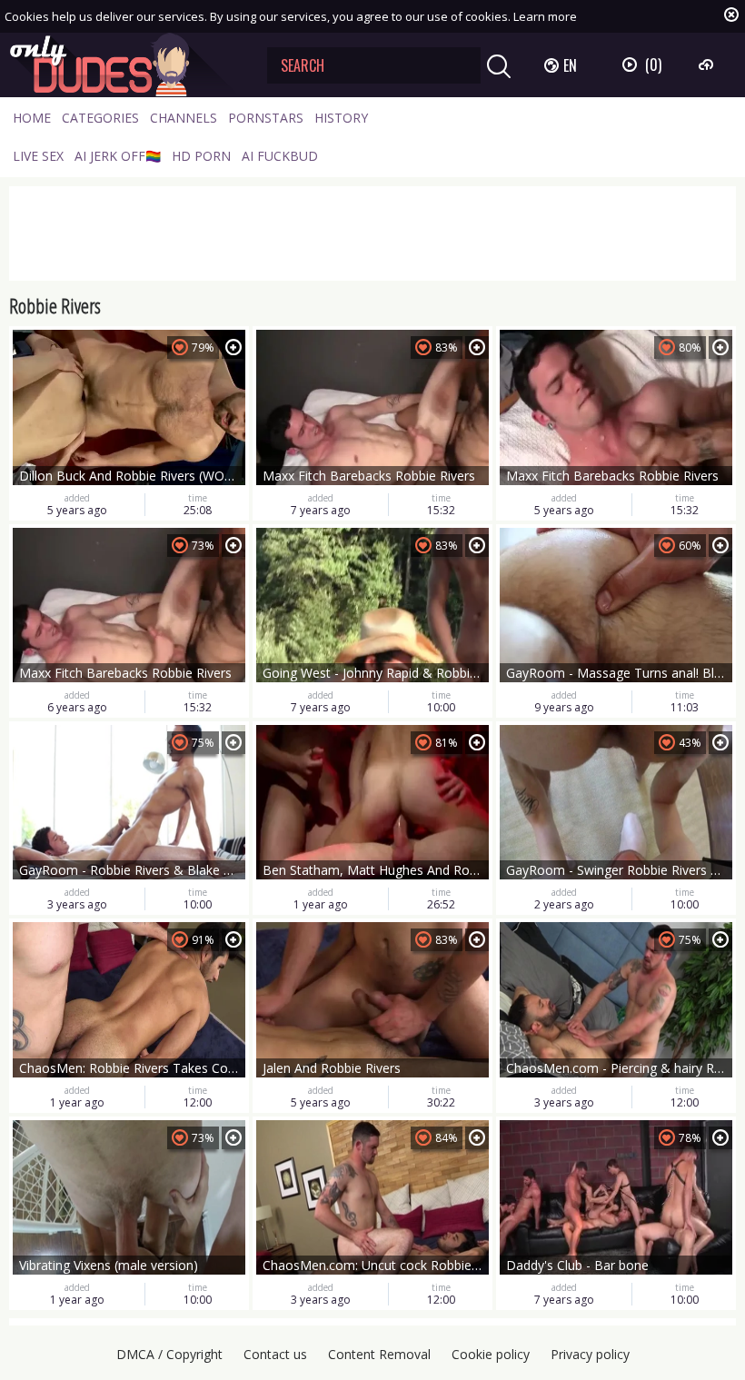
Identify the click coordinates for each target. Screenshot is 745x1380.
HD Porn (201, 155)
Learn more (545, 16)
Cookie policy (491, 1354)
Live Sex (38, 155)
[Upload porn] (708, 64)
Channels (183, 117)
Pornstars (265, 117)
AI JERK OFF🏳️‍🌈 (117, 155)
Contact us (275, 1354)
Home (32, 117)
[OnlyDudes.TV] (124, 65)
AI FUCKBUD (280, 155)
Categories (100, 117)
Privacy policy (590, 1354)
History (341, 117)
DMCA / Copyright (169, 1354)
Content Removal (379, 1354)
